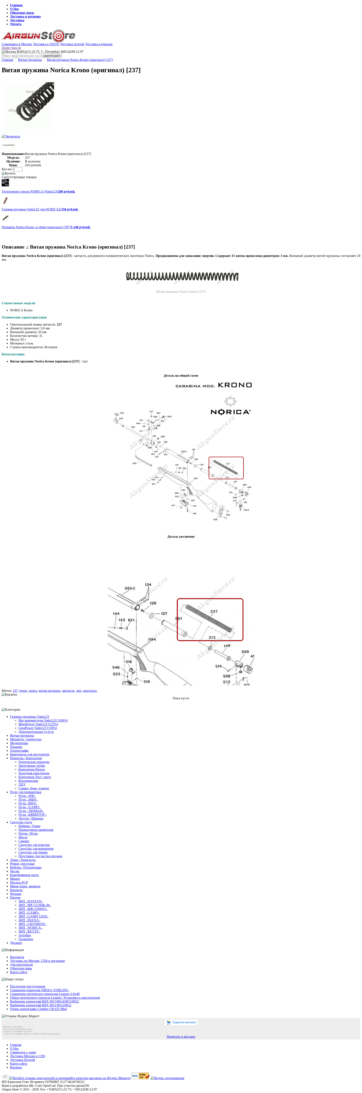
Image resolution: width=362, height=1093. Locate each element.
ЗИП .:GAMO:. (29, 912)
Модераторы (19, 743)
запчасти (68, 690)
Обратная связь (22, 12)
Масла (22, 837)
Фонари (15, 894)
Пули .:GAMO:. (29, 807)
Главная (16, 5)
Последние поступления (27, 986)
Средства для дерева (33, 852)
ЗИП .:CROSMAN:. (32, 924)
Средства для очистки (34, 845)
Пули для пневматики (25, 792)
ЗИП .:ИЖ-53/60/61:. (33, 909)
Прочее (15, 897)
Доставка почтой (72, 44)
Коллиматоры (28, 780)
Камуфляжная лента (24, 875)
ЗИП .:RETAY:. (29, 931)
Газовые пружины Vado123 (29, 716)
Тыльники (25, 939)
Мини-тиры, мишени (25, 886)
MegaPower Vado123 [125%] (38, 724)
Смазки (23, 841)
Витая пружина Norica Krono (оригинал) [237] (80, 60)
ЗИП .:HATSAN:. (30, 901)
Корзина (16, 1067)
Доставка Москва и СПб (27, 1056)
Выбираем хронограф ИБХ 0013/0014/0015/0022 (44, 1001)
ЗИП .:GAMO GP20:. (33, 916)
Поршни (16, 747)
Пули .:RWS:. (27, 803)
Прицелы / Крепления (26, 758)
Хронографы (19, 750)
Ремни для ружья (22, 863)
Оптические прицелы (33, 762)
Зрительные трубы (31, 765)
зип (78, 690)
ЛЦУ (22, 784)
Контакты (17, 957)
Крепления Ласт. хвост (34, 777)
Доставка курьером (98, 44)
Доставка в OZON (46, 44)
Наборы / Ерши (29, 826)
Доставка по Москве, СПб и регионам (37, 961)
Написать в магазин (181, 1036)
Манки (15, 878)
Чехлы (14, 871)
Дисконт (16, 943)
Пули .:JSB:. (27, 796)
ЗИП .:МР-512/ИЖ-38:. (34, 905)
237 (15, 690)
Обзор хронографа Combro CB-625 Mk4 (38, 1009)
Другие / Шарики (30, 818)
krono (23, 690)
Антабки (24, 935)
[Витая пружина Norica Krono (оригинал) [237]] (28, 133)
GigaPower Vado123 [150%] (37, 728)
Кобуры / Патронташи (25, 867)
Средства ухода (21, 822)
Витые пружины (30, 60)
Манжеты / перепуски (25, 739)
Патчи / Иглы (28, 833)
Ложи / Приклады (23, 860)
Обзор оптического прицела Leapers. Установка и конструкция (55, 997)
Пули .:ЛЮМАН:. (31, 811)
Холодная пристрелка (33, 773)
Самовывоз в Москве (17, 44)
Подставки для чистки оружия (40, 856)
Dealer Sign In (11, 48)
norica (33, 690)
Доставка (17, 20)
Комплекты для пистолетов (29, 754)
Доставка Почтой (22, 1060)
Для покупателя (21, 964)
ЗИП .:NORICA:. (30, 927)
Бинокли (16, 890)
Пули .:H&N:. (28, 799)
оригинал (90, 690)
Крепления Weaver (31, 769)
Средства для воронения (35, 848)
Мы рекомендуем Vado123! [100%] (43, 720)
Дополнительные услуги (36, 731)
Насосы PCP (19, 882)
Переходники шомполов (35, 829)
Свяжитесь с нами (23, 1052)
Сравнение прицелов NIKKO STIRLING (39, 990)
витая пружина (49, 690)
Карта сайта (18, 972)
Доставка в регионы (25, 16)
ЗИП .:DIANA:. (29, 920)
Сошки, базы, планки (33, 788)
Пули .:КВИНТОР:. (32, 814)
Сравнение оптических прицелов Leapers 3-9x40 (45, 994)
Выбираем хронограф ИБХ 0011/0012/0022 (40, 1005)
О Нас (14, 9)
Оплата (15, 24)
